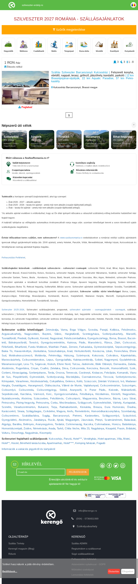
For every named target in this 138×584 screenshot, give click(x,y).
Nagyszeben (31, 333)
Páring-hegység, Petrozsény (32, 402)
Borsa (112, 338)
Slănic (57, 333)
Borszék (104, 368)
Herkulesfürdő (82, 351)
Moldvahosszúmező (20, 355)
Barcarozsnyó (61, 415)
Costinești (84, 372)
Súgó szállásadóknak (83, 553)
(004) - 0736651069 (87, 518)
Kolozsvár (98, 355)
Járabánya (40, 419)
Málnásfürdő (128, 389)
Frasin (121, 428)
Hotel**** (69, 443)
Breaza (97, 407)
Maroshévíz (95, 342)
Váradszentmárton (24, 407)
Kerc (49, 394)
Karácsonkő (8, 411)
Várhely (117, 402)
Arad (69, 351)
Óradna (131, 407)
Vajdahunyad (91, 385)
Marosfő (131, 333)
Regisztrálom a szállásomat (86, 548)
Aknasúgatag (19, 372)
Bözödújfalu (72, 376)
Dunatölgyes (19, 385)
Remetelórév (82, 411)
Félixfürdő (7, 346)
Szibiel (98, 359)
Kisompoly (46, 432)
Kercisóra (92, 368)
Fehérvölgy (55, 355)
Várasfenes (22, 381)
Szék (132, 368)
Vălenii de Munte (72, 385)
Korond (44, 338)
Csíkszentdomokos (33, 359)
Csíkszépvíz (73, 398)
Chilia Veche (72, 428)
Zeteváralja (52, 329)
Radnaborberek (68, 407)
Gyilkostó (33, 338)
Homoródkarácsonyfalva (105, 411)
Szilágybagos (34, 411)
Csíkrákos (112, 355)
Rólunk (12, 553)
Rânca (108, 342)
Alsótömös (8, 368)
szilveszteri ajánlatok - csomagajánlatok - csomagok (97, 310)
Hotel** (6, 443)
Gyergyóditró (9, 419)
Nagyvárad (56, 338)
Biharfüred (21, 346)
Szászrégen (129, 385)
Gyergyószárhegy (97, 338)
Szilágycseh (85, 402)
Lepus (50, 359)
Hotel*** (77, 438)
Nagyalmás (31, 432)
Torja (54, 407)
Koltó (79, 381)
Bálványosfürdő (17, 342)
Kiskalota (85, 407)
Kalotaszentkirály (83, 359)
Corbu (54, 402)
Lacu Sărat (128, 398)
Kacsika (88, 424)
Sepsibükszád (10, 394)
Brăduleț (130, 428)
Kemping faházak (85, 443)
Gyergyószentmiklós (53, 342)
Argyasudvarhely (11, 333)
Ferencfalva (121, 351)
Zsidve (27, 428)
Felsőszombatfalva (75, 338)
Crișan (34, 368)
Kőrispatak (8, 381)
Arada (51, 428)
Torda (51, 372)
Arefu (70, 411)
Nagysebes (129, 394)
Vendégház (90, 438)
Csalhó (44, 368)
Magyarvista (90, 398)
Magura (61, 411)
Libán (109, 351)
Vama (64, 329)
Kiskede (113, 389)
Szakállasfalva (30, 415)
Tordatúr (59, 424)
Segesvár (40, 364)
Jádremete (87, 364)
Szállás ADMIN (79, 543)
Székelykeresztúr (126, 376)
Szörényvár (82, 355)
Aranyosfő (76, 389)
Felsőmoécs (129, 329)
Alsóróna (26, 398)
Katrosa (71, 342)
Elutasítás (114, 571)
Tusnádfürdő (9, 338)
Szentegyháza (90, 333)
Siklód (63, 389)
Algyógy (6, 424)
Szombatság (128, 411)
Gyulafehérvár (127, 359)
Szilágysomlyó (110, 415)
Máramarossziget (12, 364)
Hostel (15, 443)
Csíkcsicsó (129, 342)
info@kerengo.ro (87, 510)
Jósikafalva (39, 351)
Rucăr (51, 419)
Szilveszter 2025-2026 (13, 310)
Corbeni (6, 372)
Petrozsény (8, 402)
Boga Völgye (77, 329)
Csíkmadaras (102, 424)
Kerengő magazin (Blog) (21, 548)
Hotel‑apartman (106, 438)
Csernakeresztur (91, 376)
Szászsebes (41, 398)
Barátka (17, 424)
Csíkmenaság (74, 424)
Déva (65, 368)
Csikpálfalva (57, 381)
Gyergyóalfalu (63, 359)
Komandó (122, 372)
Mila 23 (85, 428)
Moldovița (40, 355)
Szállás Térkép (16, 543)
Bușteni (46, 333)
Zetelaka (55, 368)
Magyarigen (72, 419)
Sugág (46, 415)
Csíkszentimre (10, 415)
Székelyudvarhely (112, 333)
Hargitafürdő (72, 333)
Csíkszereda (77, 368)
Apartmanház (54, 443)
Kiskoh (51, 364)
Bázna (116, 398)
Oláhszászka (52, 385)
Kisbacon (97, 372)
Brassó (122, 338)
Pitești (98, 419)
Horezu (116, 424)
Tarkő (60, 428)
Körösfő (115, 394)
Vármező (38, 394)
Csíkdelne (49, 411)
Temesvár (71, 372)
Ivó (122, 381)
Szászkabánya (56, 351)
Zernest (73, 346)
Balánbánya (129, 424)
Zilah (117, 342)
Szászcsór (90, 381)
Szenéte (6, 407)
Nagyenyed (110, 359)
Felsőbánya (86, 394)
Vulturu (6, 432)
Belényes (28, 424)
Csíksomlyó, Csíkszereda (17, 389)
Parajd (103, 329)
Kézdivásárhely (39, 381)
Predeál (22, 338)
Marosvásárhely (11, 359)
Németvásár (40, 428)
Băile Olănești (103, 364)
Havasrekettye (22, 351)
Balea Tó (7, 351)
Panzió (68, 438)
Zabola (132, 364)
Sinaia (20, 411)
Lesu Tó (28, 364)
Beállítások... (9, 571)
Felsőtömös (57, 398)
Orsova (60, 372)
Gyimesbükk (37, 376)
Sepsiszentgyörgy (125, 346)
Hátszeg (69, 355)
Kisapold (110, 428)
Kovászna (98, 351)
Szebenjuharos (37, 372)
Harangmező (35, 385)
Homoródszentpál (12, 428)
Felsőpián (109, 372)
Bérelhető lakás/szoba (32, 443)
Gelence (70, 381)
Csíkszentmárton (110, 385)
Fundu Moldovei (37, 346)
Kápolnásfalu (128, 355)
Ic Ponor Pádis (95, 389)
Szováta (92, 329)
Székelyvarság (55, 376)
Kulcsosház (55, 438)
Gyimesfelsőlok (102, 402)
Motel (126, 438)
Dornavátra (119, 364)
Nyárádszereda (10, 398)
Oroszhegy (17, 432)
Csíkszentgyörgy (46, 389)
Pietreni (77, 415)
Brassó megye (89, 87)
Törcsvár (108, 376)
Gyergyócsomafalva (65, 394)
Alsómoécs (25, 419)
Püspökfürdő (20, 376)
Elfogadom (127, 571)
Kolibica (114, 329)
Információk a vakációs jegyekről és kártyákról (28, 449)
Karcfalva (25, 394)
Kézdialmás (102, 394)
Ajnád (60, 419)
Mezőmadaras (67, 402)
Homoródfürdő (119, 368)
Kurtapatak (129, 402)
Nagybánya (97, 428)
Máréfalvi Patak (58, 346)
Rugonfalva (22, 368)
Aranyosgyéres (44, 424)
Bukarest (43, 407)
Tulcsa (76, 364)
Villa (119, 438)
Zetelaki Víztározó (108, 381)
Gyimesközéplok (103, 346)
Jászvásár (87, 419)
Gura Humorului (114, 407)
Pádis (82, 342)
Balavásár (130, 419)
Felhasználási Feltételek (13, 257)
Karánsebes (92, 415)
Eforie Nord (63, 364)
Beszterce (105, 398)
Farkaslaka (85, 346)
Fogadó (101, 443)
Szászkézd (129, 415)
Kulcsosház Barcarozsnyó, (67, 87)
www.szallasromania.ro (71, 238)
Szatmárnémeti (113, 419)
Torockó (33, 342)
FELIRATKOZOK (78, 472)
